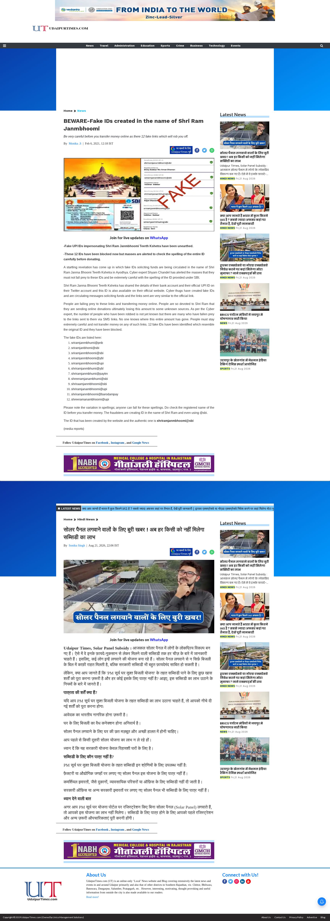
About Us (96, 875)
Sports (165, 45)
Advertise (312, 917)
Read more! (92, 897)
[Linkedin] (242, 881)
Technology (217, 45)
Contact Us (280, 917)
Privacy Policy (296, 917)
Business (196, 45)
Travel (104, 45)
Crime (180, 45)
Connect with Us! (240, 875)
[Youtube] (248, 881)
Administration (124, 45)
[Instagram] (236, 881)
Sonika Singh (77, 545)
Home (68, 111)
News (90, 45)
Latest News (233, 114)
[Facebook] (224, 881)
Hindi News (86, 519)
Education (147, 45)
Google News (140, 442)
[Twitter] (230, 881)
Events (235, 45)
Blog (323, 917)
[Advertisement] (165, 75)
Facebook (102, 442)
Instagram (117, 442)
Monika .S (75, 143)
